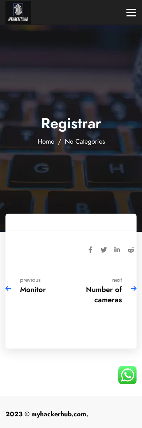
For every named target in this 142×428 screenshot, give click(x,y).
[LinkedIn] (117, 249)
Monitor (33, 289)
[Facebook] (90, 249)
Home (46, 141)
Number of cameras (104, 294)
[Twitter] (104, 249)
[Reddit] (131, 249)
